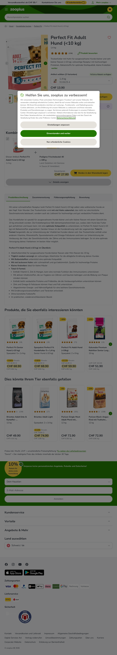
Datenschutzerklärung (66, 118)
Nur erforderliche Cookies (58, 142)
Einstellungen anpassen (58, 124)
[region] (59, 119)
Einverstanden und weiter (58, 133)
